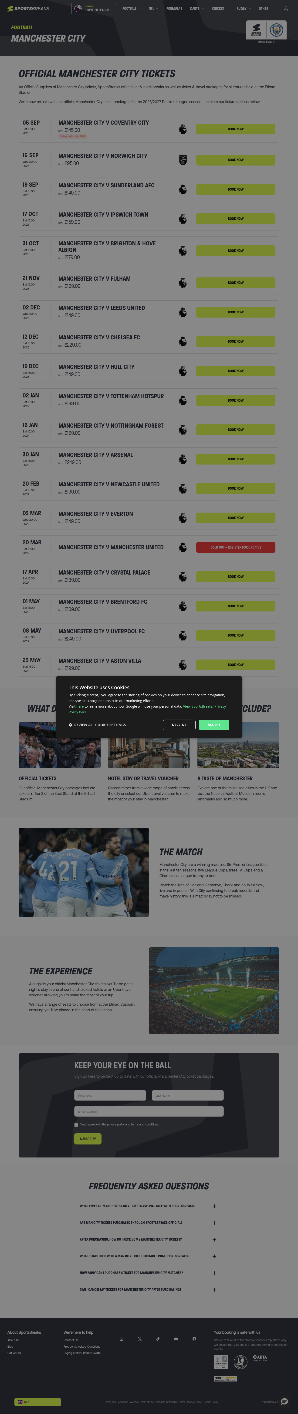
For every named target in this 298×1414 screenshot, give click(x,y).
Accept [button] (214, 724)
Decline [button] (179, 724)
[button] (97, 724)
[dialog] (149, 707)
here (80, 706)
